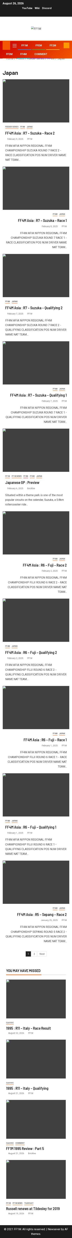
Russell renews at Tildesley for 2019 (33, 1208)
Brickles (31, 488)
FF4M (23, 54)
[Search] (60, 45)
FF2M (53, 45)
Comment (40, 54)
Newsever (54, 1229)
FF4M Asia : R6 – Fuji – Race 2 (45, 565)
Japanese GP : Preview (22, 482)
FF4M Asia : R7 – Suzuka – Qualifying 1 (38, 395)
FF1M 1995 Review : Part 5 (25, 1148)
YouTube (27, 8)
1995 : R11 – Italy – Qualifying (27, 1088)
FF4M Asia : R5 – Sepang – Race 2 (42, 914)
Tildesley (28, 1203)
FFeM (38, 45)
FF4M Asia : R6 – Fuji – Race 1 (45, 739)
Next (42, 954)
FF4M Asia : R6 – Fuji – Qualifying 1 (30, 827)
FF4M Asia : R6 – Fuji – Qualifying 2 (31, 652)
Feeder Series (12, 127)
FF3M (9, 54)
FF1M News (17, 476)
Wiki (37, 8)
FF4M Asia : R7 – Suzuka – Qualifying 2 (34, 307)
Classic (10, 1023)
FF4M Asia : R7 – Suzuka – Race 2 (30, 133)
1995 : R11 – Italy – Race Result (28, 1028)
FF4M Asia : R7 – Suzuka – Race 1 (42, 220)
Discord (47, 8)
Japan (30, 127)
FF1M (24, 45)
